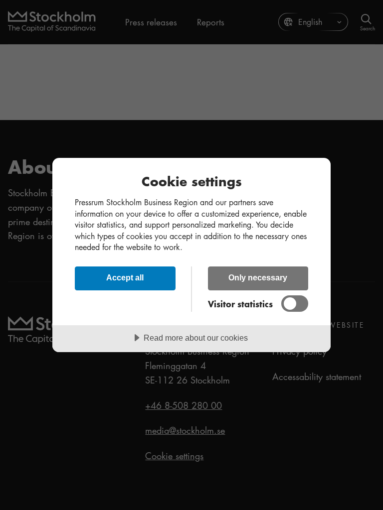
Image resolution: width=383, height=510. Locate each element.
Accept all (125, 277)
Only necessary (257, 277)
